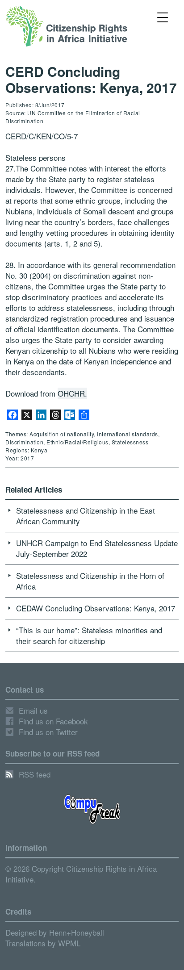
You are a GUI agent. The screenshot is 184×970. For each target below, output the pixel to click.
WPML (69, 943)
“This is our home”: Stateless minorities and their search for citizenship (89, 635)
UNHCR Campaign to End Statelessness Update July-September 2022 (97, 548)
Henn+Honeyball (76, 932)
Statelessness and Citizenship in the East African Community (85, 516)
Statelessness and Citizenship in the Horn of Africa (90, 581)
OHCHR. (72, 393)
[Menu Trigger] (162, 16)
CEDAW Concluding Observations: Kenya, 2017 (95, 608)
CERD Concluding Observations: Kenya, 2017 (91, 79)
